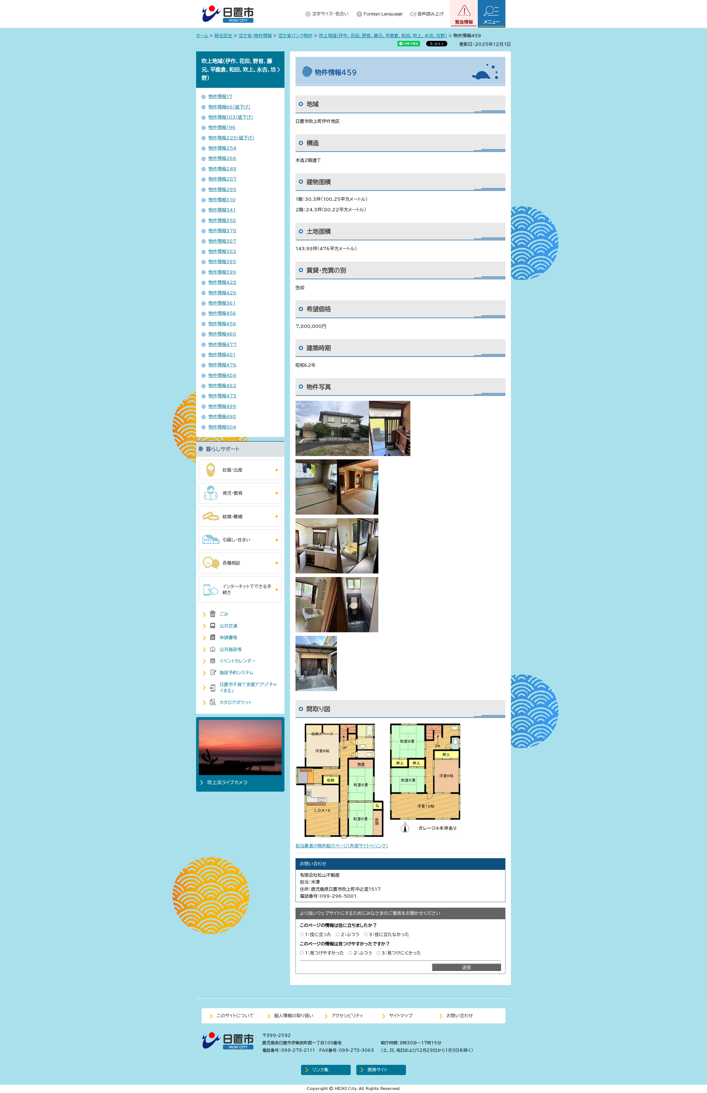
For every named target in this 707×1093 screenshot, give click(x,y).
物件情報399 (222, 272)
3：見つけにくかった (401, 953)
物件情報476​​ (222, 365)
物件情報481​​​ (222, 354)
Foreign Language (382, 14)
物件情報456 (222, 313)
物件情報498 (222, 416)
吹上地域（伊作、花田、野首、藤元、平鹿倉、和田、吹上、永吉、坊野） (383, 35)
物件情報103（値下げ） (231, 117)
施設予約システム (236, 672)
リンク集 (320, 1070)
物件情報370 (222, 230)
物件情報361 (222, 303)
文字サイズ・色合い (330, 14)
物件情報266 (222, 158)
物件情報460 (222, 334)
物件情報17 (221, 96)
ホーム (202, 35)
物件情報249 (222, 169)
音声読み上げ (430, 14)
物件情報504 (222, 427)
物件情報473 (222, 396)
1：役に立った (318, 934)
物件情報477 (223, 344)
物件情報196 (222, 127)
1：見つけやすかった (324, 953)
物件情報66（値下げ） (229, 107)
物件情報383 (222, 251)
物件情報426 (222, 293)
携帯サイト (377, 1070)
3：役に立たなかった (389, 934)
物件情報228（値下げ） (231, 138)
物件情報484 (222, 375)
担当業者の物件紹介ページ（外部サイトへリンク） (342, 846)
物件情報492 (222, 385)
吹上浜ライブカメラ (227, 782)
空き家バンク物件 (295, 35)
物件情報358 (222, 220)
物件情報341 (222, 210)
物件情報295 (222, 189)
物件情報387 (222, 241)
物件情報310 (222, 199)
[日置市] (228, 14)
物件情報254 (222, 148)
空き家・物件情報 (255, 35)
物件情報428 (222, 282)
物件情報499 (222, 406)
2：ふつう (350, 934)
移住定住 (223, 35)
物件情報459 (222, 324)
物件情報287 (223, 179)
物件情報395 (222, 261)
